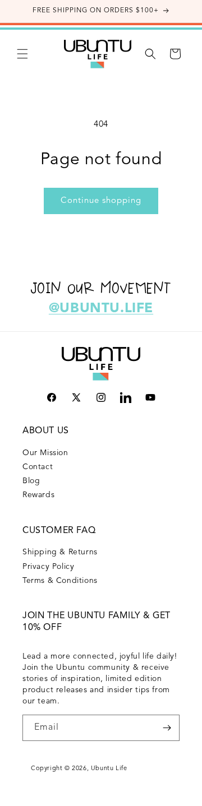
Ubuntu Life (109, 769)
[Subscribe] (166, 728)
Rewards (38, 495)
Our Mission (45, 453)
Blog (31, 481)
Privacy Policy (48, 567)
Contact (37, 467)
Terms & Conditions (60, 581)
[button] (22, 53)
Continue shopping (101, 201)
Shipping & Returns (60, 552)
